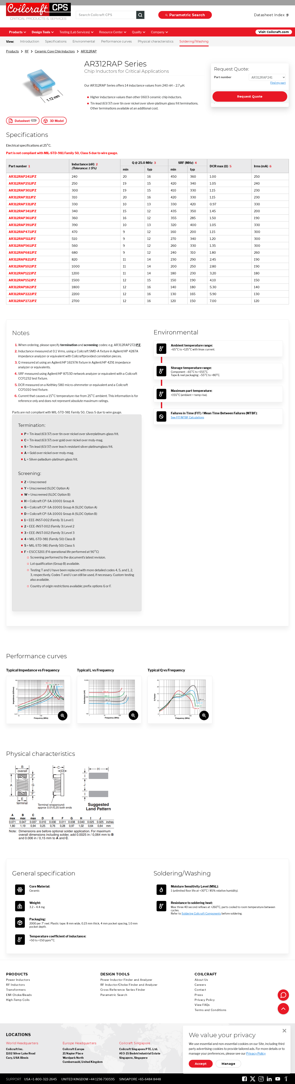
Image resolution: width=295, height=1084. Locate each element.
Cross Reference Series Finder (122, 989)
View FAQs (202, 1004)
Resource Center (111, 32)
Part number (223, 77)
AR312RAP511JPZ (22, 239)
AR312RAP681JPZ (23, 252)
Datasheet (22, 121)
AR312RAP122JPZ (22, 273)
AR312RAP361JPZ (22, 218)
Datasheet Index (269, 15)
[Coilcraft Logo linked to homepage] (38, 12)
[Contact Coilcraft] (283, 995)
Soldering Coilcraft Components (201, 913)
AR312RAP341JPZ (22, 211)
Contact (200, 989)
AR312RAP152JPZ (22, 280)
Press (199, 995)
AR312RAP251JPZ (22, 183)
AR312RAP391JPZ (22, 225)
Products (15, 32)
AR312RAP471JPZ (22, 232)
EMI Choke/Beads (19, 995)
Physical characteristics (155, 41)
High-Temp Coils (18, 1000)
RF (27, 51)
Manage (228, 1064)
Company (157, 32)
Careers (200, 984)
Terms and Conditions (211, 1010)
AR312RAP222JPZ (23, 294)
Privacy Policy (205, 1000)
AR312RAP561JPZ (22, 245)
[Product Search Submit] (140, 15)
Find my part (278, 82)
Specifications (56, 41)
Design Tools (41, 32)
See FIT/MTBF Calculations (187, 417)
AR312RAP (89, 51)
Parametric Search (187, 15)
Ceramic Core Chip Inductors (55, 51)
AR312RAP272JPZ (23, 301)
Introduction (29, 41)
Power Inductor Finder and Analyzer (126, 979)
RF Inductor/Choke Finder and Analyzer (129, 984)
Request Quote (249, 96)
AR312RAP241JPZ (22, 176)
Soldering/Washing (194, 41)
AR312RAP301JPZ (22, 190)
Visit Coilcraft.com (274, 32)
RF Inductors (15, 984)
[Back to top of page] (283, 1008)
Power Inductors (18, 979)
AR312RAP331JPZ (22, 204)
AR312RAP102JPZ (22, 266)
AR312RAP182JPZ (22, 287)
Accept (201, 1064)
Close (284, 1030)
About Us (201, 979)
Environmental (84, 41)
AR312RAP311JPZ (22, 197)
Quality (137, 32)
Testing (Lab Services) (74, 32)
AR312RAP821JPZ (22, 259)
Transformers (16, 989)
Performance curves (116, 41)
